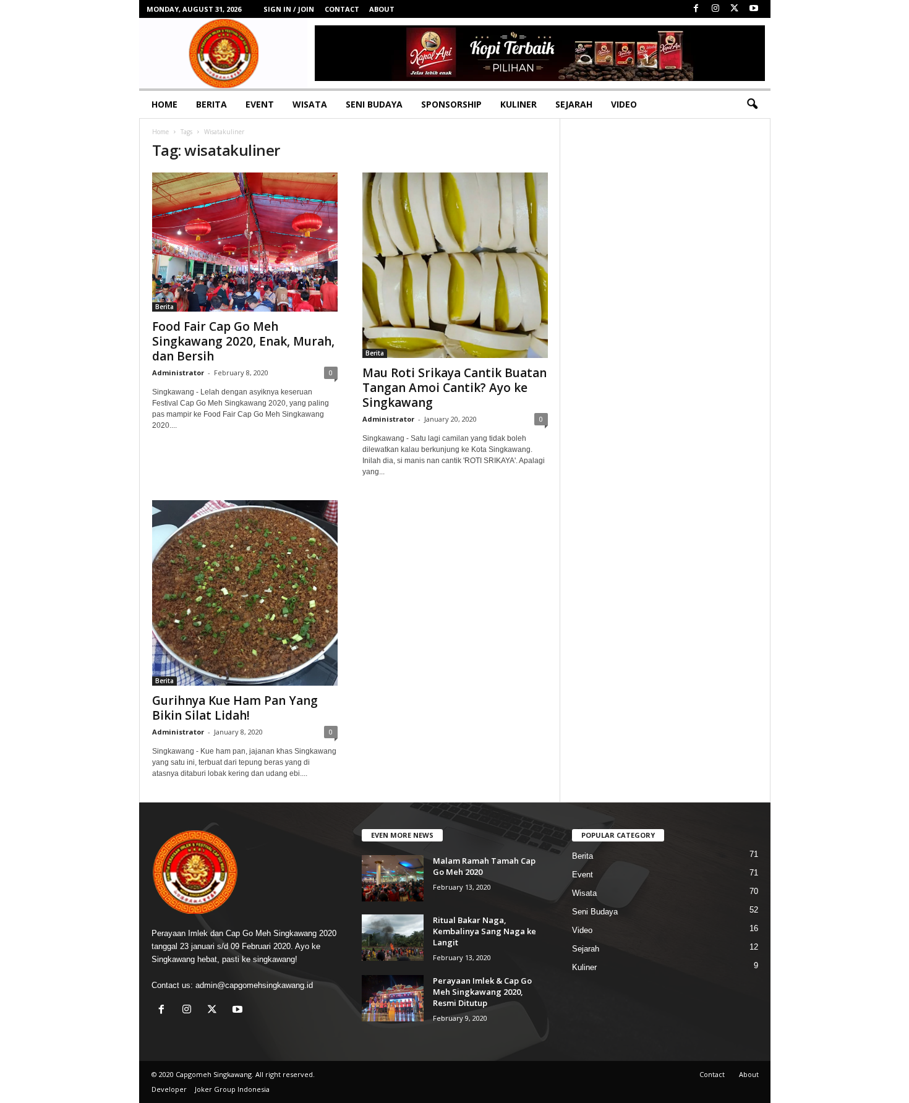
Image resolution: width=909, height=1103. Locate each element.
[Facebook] (696, 9)
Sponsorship (451, 104)
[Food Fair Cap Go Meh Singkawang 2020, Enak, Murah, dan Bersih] (245, 242)
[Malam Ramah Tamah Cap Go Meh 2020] (393, 878)
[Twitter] (734, 9)
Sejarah (573, 104)
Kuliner (518, 104)
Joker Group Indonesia (232, 1089)
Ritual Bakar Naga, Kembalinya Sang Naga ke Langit (484, 931)
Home (164, 104)
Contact (342, 9)
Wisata (309, 104)
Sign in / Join (288, 9)
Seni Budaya (374, 104)
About (382, 9)
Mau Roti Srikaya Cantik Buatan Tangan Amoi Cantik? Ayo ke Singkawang (454, 388)
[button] (752, 104)
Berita (211, 104)
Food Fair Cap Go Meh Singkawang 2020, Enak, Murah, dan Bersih (243, 341)
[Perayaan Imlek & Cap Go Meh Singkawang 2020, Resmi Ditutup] (393, 998)
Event (259, 104)
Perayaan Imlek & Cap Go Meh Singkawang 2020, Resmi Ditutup (482, 991)
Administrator (178, 372)
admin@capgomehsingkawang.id (254, 985)
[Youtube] (753, 9)
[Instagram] (715, 9)
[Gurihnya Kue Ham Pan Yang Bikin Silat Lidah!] (245, 593)
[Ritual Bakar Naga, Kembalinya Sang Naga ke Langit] (393, 937)
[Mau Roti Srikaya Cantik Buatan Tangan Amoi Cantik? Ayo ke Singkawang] (455, 265)
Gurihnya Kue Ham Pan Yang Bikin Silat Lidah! (235, 707)
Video (624, 104)
